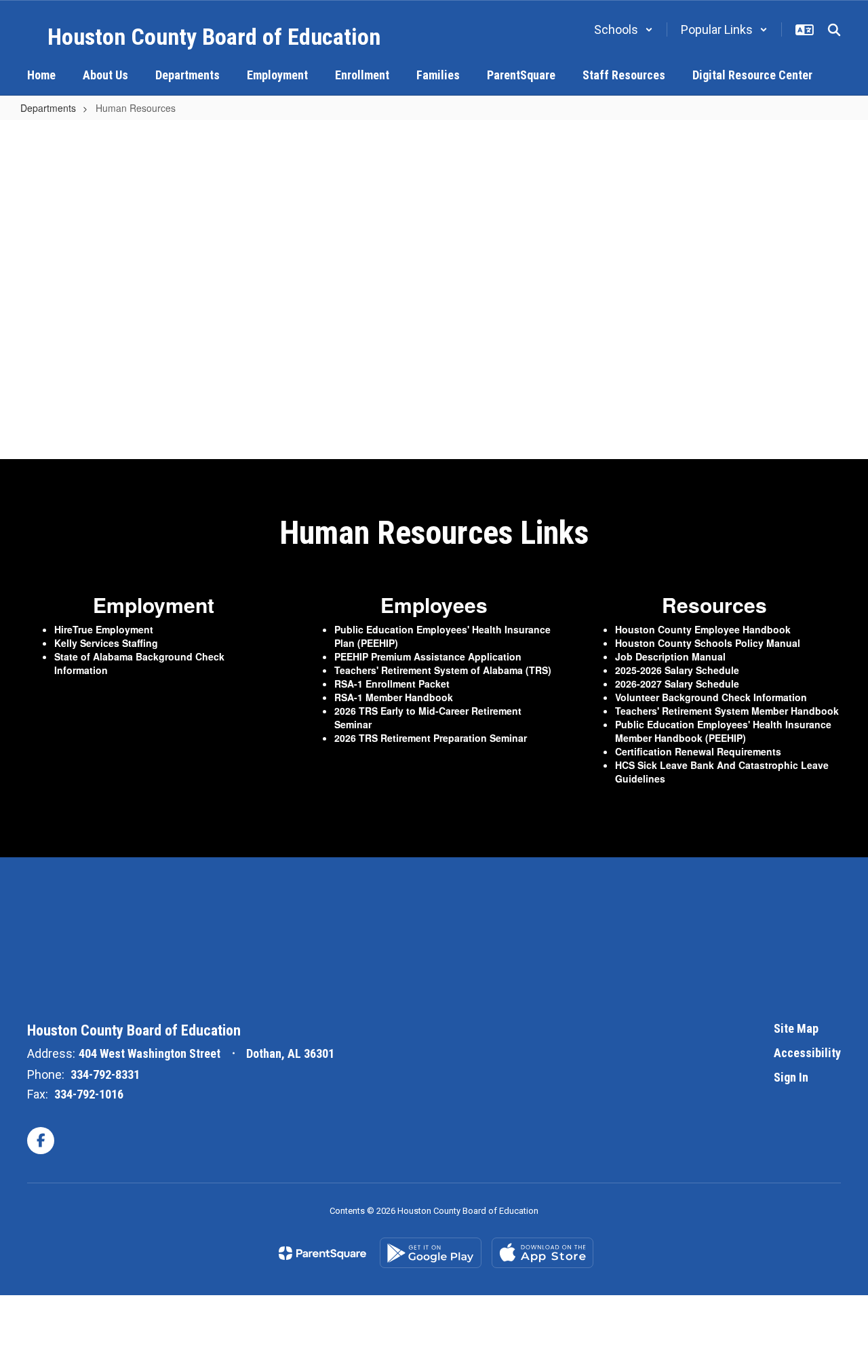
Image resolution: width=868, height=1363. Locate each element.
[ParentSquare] (322, 1253)
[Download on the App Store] (542, 1253)
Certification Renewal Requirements (698, 751)
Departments (48, 108)
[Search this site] (834, 30)
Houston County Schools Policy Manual (707, 643)
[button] (623, 29)
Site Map (796, 1028)
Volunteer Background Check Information (711, 697)
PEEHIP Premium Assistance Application (427, 656)
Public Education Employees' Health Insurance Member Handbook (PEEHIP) (723, 731)
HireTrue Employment (103, 629)
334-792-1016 (88, 1094)
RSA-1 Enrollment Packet (392, 683)
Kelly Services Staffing (106, 643)
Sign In (791, 1077)
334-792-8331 (105, 1074)
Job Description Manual (670, 656)
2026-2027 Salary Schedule (677, 683)
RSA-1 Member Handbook (393, 697)
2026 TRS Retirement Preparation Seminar (432, 738)
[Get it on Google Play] (430, 1253)
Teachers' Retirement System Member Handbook (727, 710)
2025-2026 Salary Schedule (677, 670)
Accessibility (807, 1053)
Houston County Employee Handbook (703, 629)
